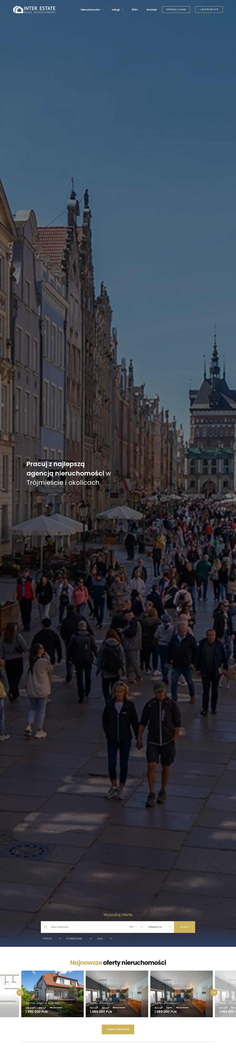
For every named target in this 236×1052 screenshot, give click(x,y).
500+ (135, 9)
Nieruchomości (90, 9)
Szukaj (184, 927)
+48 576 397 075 (209, 9)
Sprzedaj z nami (176, 9)
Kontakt (152, 9)
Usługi (116, 9)
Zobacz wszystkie (118, 1029)
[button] (214, 992)
